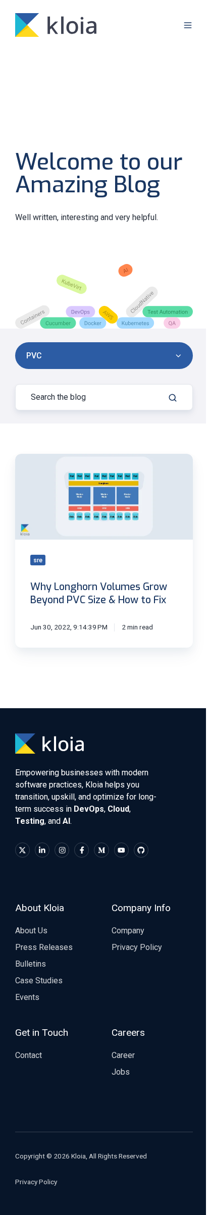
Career (123, 1055)
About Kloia (39, 908)
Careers (128, 1032)
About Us (31, 930)
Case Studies (39, 980)
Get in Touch (41, 1032)
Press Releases (44, 947)
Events (27, 997)
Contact (28, 1055)
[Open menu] (188, 25)
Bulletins (30, 964)
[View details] (22, 849)
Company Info (141, 908)
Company (128, 930)
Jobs (121, 1072)
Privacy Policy (137, 947)
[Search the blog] (173, 398)
